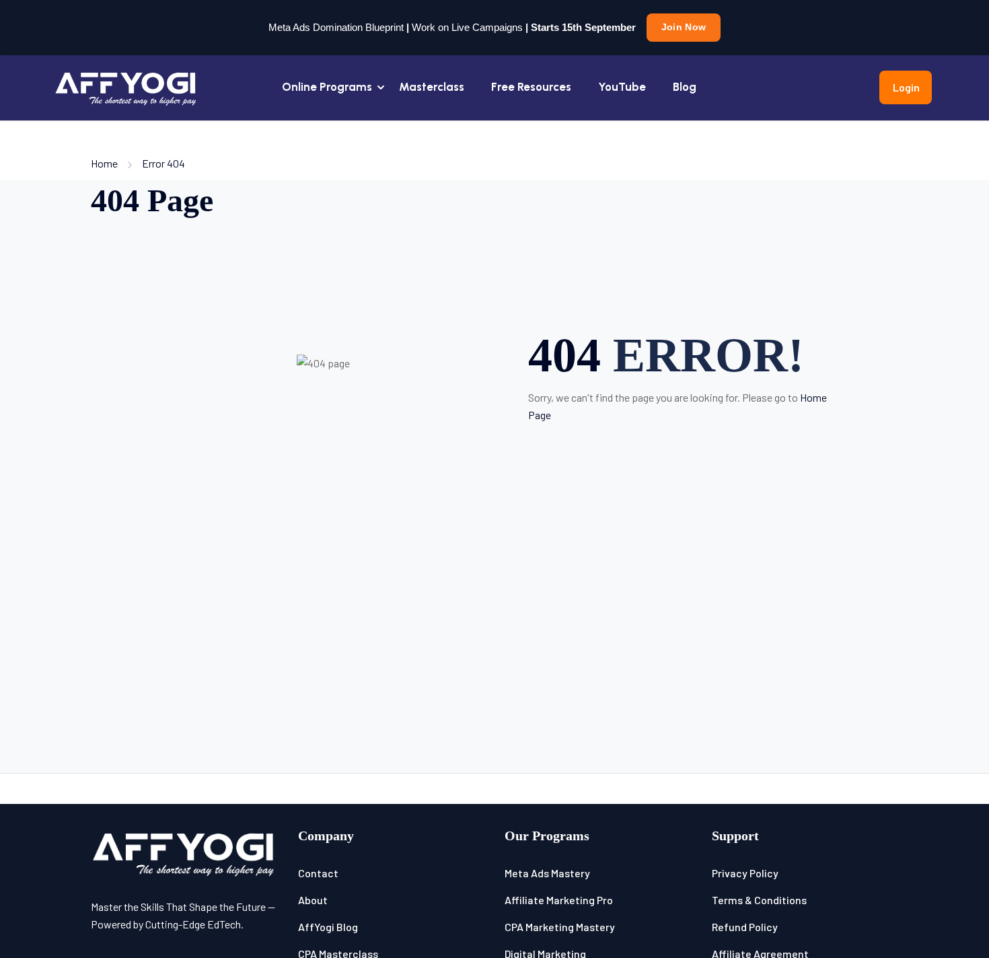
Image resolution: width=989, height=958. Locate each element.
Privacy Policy (745, 873)
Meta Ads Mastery (547, 873)
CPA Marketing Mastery (560, 926)
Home (104, 163)
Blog (684, 87)
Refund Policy (745, 926)
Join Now (683, 27)
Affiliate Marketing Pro (559, 899)
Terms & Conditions (759, 899)
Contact (318, 873)
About (313, 899)
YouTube (622, 87)
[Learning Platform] (126, 85)
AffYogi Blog (328, 926)
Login (906, 87)
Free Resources (531, 87)
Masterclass (431, 87)
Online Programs (327, 87)
